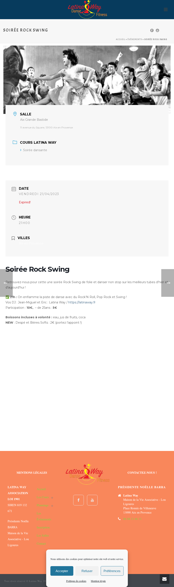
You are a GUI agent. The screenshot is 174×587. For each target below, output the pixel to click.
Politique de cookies (76, 581)
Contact (41, 543)
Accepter (62, 571)
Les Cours (43, 497)
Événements (135, 39)
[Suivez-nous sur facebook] (78, 500)
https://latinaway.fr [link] (81, 302)
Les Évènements (44, 516)
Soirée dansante (35, 150)
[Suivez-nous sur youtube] (92, 500)
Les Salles (43, 535)
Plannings (42, 505)
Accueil (120, 39)
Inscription (43, 527)
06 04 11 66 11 (132, 519)
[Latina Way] (87, 9)
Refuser (87, 571)
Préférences (112, 571)
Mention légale (98, 581)
